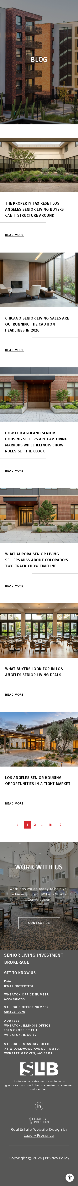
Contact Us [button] (39, 923)
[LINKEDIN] (39, 1106)
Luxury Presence (39, 1135)
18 (50, 825)
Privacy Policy (57, 1158)
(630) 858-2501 (15, 999)
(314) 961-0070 (14, 1012)
